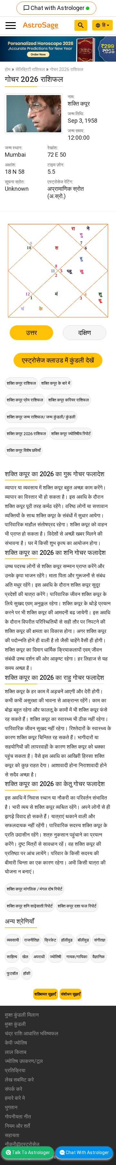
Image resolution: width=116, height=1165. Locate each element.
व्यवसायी (13, 940)
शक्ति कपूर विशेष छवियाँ (24, 450)
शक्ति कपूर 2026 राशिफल (26, 433)
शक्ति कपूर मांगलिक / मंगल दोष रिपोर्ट (34, 889)
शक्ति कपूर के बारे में (55, 383)
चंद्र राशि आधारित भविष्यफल (31, 1033)
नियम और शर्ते (17, 1126)
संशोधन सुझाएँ (70, 994)
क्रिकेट (50, 940)
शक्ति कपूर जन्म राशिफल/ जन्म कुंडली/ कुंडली (41, 417)
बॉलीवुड (83, 940)
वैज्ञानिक (98, 956)
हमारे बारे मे (15, 1098)
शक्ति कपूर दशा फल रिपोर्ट (77, 906)
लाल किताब (15, 1052)
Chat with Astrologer (54, 7)
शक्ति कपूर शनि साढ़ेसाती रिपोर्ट (30, 906)
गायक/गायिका (76, 956)
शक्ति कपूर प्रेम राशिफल (25, 400)
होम (7, 69)
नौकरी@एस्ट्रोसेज (22, 1144)
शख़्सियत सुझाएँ (45, 994)
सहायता (12, 1135)
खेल (25, 956)
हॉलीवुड (66, 940)
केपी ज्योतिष (16, 1043)
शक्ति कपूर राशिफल (21, 383)
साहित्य (12, 956)
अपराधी (39, 956)
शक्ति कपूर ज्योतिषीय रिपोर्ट (71, 433)
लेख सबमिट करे (19, 1080)
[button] (8, 49)
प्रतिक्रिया (15, 1070)
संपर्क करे (13, 1089)
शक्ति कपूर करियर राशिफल (68, 400)
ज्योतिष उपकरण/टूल (24, 1061)
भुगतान (11, 1107)
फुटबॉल (12, 973)
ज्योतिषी (55, 956)
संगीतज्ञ (99, 940)
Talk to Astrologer (31, 1152)
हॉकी (26, 973)
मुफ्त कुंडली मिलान (22, 1015)
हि (104, 25)
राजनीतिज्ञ (31, 940)
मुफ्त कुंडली (15, 1024)
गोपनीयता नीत (18, 1117)
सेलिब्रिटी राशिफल (30, 69)
